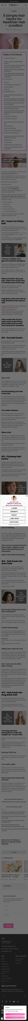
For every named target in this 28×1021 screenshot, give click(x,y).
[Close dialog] (27, 496)
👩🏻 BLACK (14, 515)
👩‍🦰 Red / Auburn (14, 522)
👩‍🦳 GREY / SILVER (14, 518)
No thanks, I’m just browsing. (14, 524)
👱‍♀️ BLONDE (14, 508)
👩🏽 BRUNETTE (14, 511)
